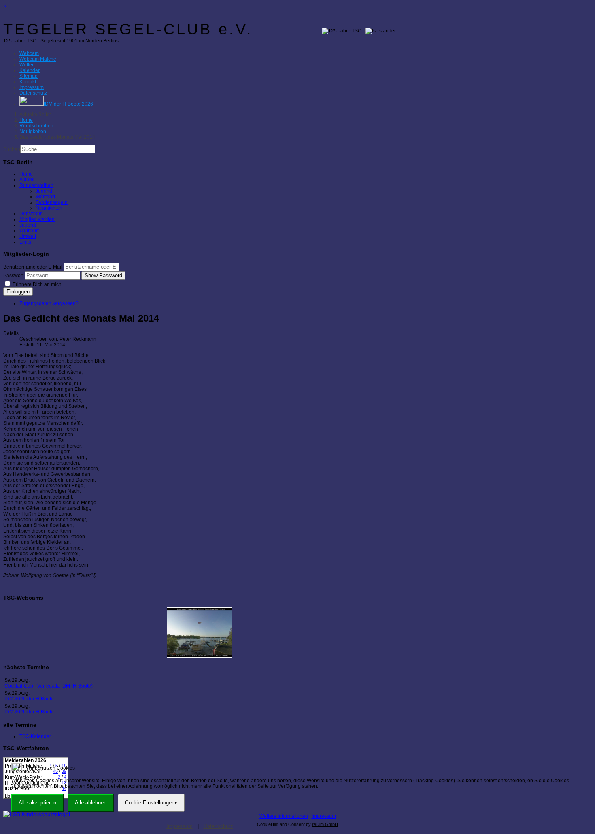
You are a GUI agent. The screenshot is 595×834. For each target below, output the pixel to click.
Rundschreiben (36, 185)
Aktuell (26, 180)
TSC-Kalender (35, 736)
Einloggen (18, 292)
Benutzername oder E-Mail (32, 267)
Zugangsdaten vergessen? (49, 303)
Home (26, 174)
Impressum (324, 816)
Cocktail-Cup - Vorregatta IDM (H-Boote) (48, 686)
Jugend (44, 191)
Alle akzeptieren (37, 803)
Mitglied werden (37, 219)
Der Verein (31, 213)
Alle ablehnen (90, 803)
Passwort (13, 275)
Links (25, 242)
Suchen (11, 149)
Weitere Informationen (283, 816)
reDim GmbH (325, 824)
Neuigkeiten (49, 208)
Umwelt (27, 236)
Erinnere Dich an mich (36, 284)
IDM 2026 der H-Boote (29, 699)
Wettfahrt (45, 196)
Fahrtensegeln (52, 202)
